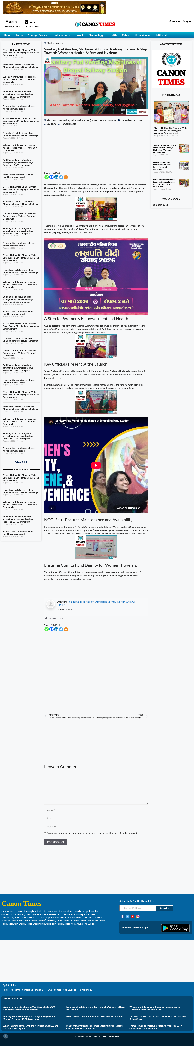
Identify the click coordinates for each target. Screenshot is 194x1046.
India (19, 35)
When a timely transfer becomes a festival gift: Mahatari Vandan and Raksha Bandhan (94, 1027)
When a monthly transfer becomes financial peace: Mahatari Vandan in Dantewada (20, 79)
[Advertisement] (96, 148)
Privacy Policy (85, 989)
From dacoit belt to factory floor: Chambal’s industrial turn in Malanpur (21, 65)
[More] (66, 177)
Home (7, 35)
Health (112, 35)
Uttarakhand (143, 35)
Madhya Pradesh (38, 35)
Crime (126, 35)
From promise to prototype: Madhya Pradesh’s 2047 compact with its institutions (155, 1027)
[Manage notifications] (5, 1036)
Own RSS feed (54, 989)
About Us (15, 989)
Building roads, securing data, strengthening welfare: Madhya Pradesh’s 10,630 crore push (18, 94)
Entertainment (62, 35)
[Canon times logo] (171, 87)
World (80, 35)
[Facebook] (51, 177)
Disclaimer (40, 989)
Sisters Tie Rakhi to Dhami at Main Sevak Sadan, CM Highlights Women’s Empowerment (21, 52)
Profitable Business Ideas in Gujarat (20, 929)
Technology (96, 35)
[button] (26, 22)
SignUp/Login (70, 989)
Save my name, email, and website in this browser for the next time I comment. (92, 833)
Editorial (161, 35)
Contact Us (27, 989)
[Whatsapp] (46, 177)
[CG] (96, 314)
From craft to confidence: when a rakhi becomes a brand (19, 107)
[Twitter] (61, 177)
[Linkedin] (56, 177)
